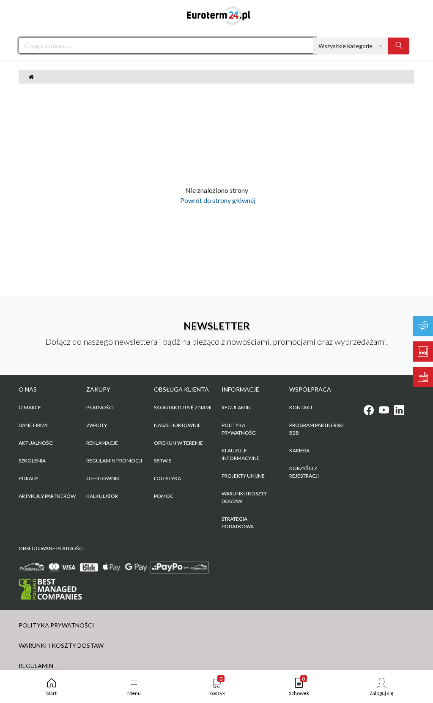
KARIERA (299, 450)
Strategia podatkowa (238, 523)
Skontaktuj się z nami (182, 407)
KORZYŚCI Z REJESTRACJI (304, 472)
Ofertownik (103, 478)
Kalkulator (102, 496)
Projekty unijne (243, 476)
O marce (30, 407)
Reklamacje (102, 443)
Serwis (162, 460)
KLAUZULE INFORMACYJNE (241, 454)
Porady (28, 478)
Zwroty (96, 425)
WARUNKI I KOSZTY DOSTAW (244, 497)
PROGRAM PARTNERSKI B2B (316, 429)
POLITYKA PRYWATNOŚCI (239, 429)
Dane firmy (33, 425)
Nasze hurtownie (177, 425)
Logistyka (167, 478)
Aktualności (36, 443)
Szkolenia (32, 460)
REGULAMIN (236, 407)
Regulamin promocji (114, 460)
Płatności (100, 407)
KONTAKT (301, 407)
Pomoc (163, 496)
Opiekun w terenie (178, 443)
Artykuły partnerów (47, 496)
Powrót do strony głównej (216, 200)
